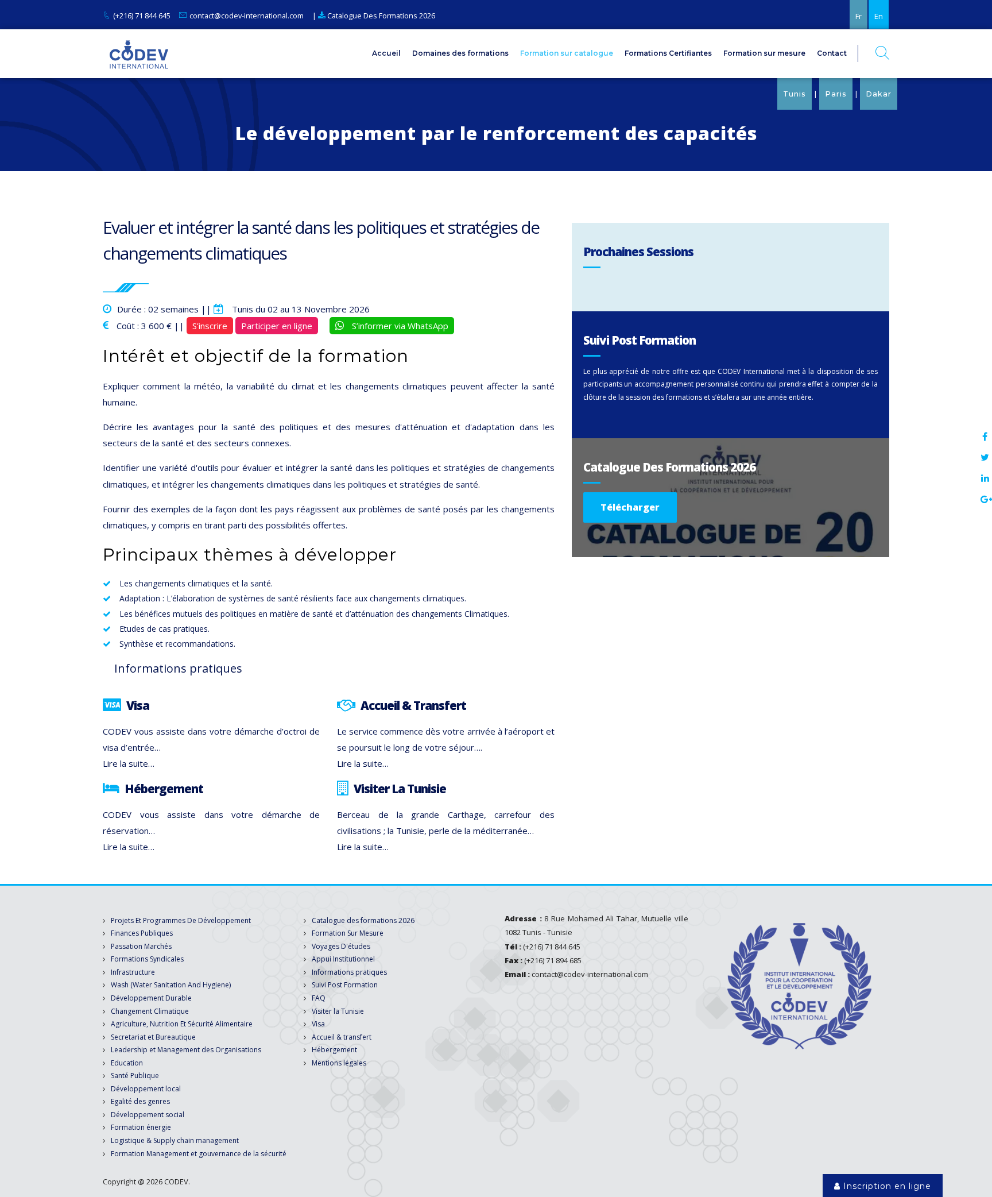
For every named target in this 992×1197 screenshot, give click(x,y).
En (878, 16)
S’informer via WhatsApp (399, 325)
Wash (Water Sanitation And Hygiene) (171, 985)
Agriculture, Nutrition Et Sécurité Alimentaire (182, 1024)
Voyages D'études (341, 946)
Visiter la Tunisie (338, 1011)
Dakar (879, 94)
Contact (832, 53)
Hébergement (334, 1050)
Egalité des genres (140, 1101)
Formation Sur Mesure (347, 933)
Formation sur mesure (764, 53)
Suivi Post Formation (345, 985)
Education (127, 1063)
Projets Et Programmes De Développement (181, 920)
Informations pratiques (349, 972)
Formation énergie (141, 1127)
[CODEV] (139, 53)
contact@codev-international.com (246, 15)
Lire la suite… (128, 763)
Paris (836, 94)
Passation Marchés (141, 946)
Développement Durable (151, 998)
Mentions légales (339, 1063)
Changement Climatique (150, 1011)
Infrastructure (133, 972)
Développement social (147, 1114)
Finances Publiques (142, 933)
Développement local (146, 1089)
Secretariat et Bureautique (153, 1037)
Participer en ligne (276, 325)
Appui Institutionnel (343, 959)
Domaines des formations (460, 53)
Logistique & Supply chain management (175, 1140)
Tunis (794, 94)
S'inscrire (209, 325)
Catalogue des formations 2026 (363, 920)
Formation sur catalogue (566, 53)
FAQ (319, 998)
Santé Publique (135, 1075)
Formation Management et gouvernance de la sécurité (198, 1154)
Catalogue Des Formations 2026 (380, 15)
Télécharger (630, 507)
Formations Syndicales (147, 959)
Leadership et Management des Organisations (186, 1050)
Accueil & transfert (341, 1037)
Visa (318, 1024)
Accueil (386, 53)
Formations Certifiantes (668, 53)
